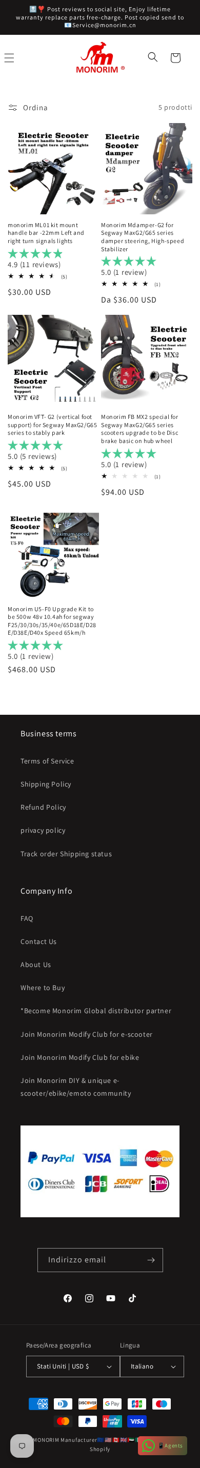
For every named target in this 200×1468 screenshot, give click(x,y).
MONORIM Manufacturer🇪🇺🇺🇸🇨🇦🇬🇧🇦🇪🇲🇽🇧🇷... (94, 1439)
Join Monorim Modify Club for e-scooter (87, 1034)
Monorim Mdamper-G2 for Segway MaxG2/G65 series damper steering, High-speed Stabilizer (142, 237)
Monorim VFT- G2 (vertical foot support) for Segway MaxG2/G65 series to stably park (52, 424)
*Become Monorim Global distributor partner (96, 1010)
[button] (154, 58)
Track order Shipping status (66, 853)
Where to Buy (43, 987)
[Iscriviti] (151, 1260)
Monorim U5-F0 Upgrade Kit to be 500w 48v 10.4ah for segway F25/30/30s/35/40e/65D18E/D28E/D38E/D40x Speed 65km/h (52, 621)
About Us (36, 964)
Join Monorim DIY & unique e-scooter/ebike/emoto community (76, 1087)
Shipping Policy (46, 784)
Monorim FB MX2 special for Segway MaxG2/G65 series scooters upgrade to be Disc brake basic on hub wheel (139, 429)
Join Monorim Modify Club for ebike (80, 1057)
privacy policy (43, 830)
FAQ (27, 918)
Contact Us (39, 941)
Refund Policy (43, 807)
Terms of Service (47, 761)
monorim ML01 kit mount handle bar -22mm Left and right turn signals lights (46, 233)
